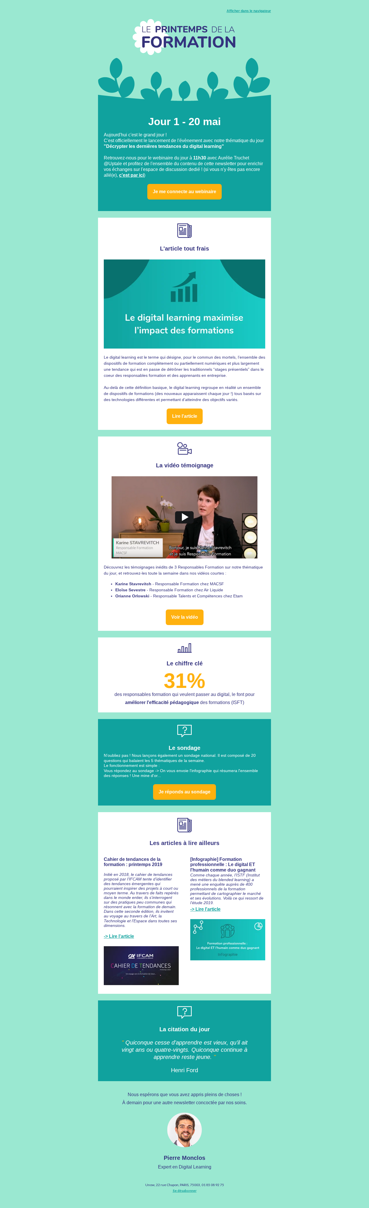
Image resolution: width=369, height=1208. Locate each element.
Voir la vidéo (184, 617)
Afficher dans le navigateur (249, 11)
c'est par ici (131, 175)
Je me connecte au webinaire (184, 191)
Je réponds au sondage (184, 791)
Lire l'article (184, 416)
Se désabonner (185, 1190)
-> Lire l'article (119, 936)
